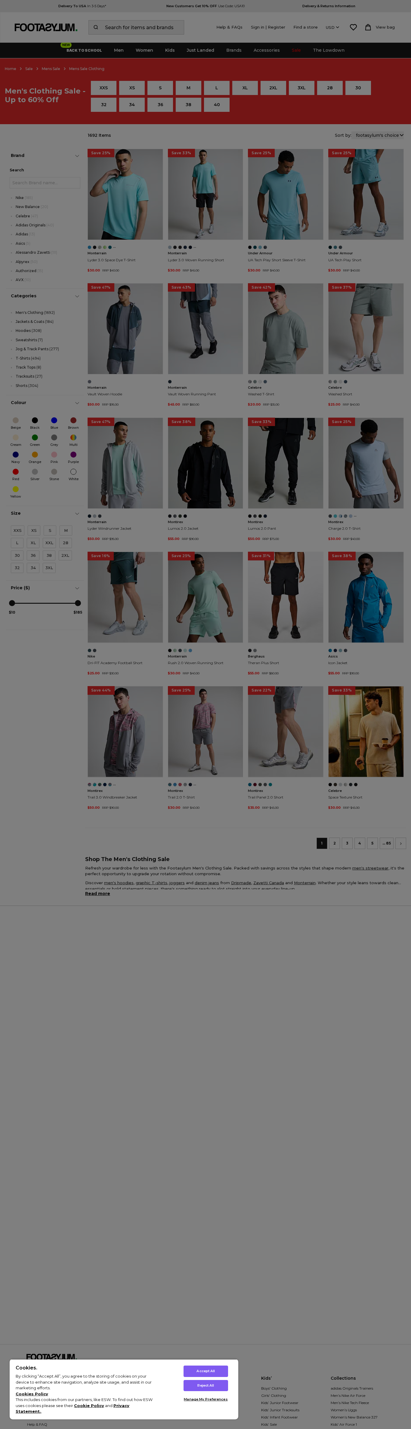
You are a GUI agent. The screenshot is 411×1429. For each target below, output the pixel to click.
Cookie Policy (89, 1405)
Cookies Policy (32, 1393)
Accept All (205, 1371)
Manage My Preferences (205, 1399)
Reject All (205, 1385)
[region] (124, 1389)
